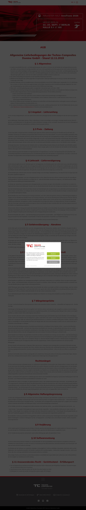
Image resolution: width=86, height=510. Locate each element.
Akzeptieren (53, 253)
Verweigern (53, 257)
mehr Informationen (53, 262)
